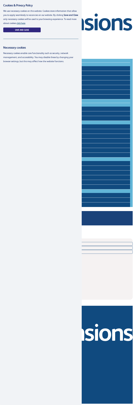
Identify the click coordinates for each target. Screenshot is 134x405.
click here (21, 23)
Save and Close (22, 30)
